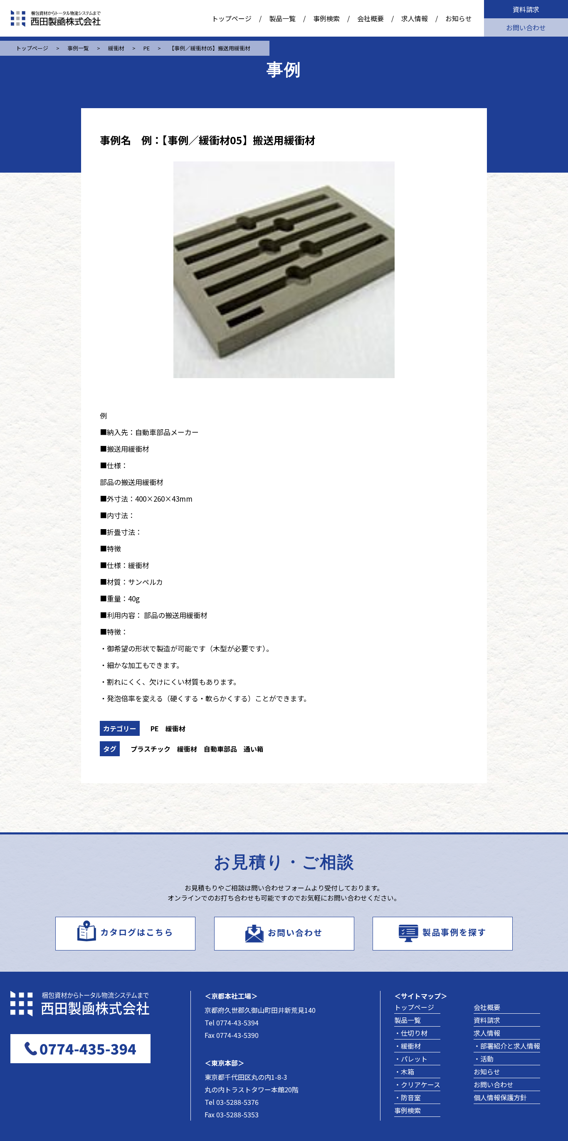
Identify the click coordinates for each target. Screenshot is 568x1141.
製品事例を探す (454, 932)
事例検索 (326, 18)
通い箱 (254, 749)
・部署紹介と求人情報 (507, 1046)
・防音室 (407, 1097)
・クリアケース (417, 1084)
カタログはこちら (136, 932)
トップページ (232, 18)
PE (155, 728)
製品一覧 (282, 18)
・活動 (484, 1059)
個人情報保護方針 (500, 1097)
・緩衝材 (407, 1046)
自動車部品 (220, 749)
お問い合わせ (526, 27)
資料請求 (526, 9)
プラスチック (150, 749)
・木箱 (404, 1072)
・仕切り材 (410, 1033)
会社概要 (370, 18)
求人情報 (414, 18)
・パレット (410, 1059)
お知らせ (458, 18)
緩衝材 (175, 728)
